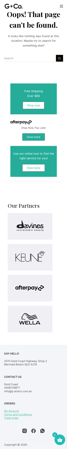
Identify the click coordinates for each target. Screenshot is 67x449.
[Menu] (61, 6)
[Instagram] (24, 431)
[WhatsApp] (42, 431)
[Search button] (59, 58)
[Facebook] (33, 431)
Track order (11, 418)
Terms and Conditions (18, 414)
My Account (11, 411)
